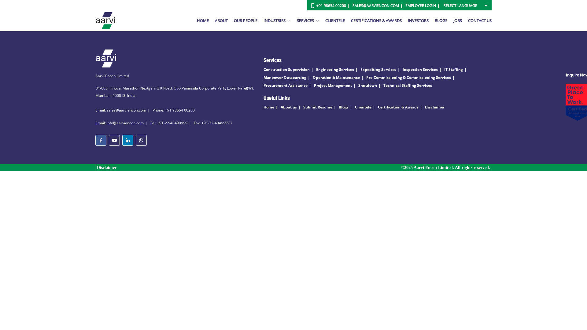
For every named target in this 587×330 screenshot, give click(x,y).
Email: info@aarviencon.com (119, 123)
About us (289, 107)
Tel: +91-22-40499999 (168, 123)
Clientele (335, 20)
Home (203, 20)
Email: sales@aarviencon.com (120, 110)
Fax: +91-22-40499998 (213, 123)
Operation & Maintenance (336, 77)
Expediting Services (378, 69)
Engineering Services (335, 69)
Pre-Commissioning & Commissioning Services (408, 77)
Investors (418, 20)
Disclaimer (435, 107)
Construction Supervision (287, 69)
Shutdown (367, 85)
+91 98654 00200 (331, 5)
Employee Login (420, 5)
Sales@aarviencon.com (376, 5)
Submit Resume (317, 107)
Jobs (457, 20)
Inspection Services (420, 69)
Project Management (333, 85)
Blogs (441, 20)
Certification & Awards (398, 107)
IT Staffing (453, 69)
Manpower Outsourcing (285, 77)
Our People (245, 20)
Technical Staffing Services (407, 85)
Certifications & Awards (376, 20)
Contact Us (480, 20)
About (221, 20)
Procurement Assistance (286, 85)
